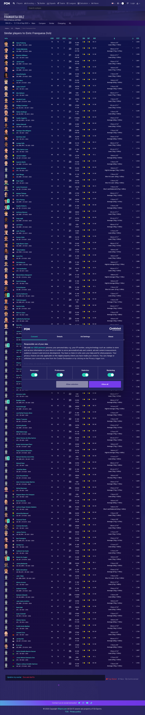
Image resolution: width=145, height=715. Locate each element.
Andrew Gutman (21, 588)
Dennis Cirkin (20, 237)
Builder (42, 3)
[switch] (60, 375)
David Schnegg (21, 281)
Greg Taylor (20, 181)
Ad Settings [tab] (85, 337)
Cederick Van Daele (22, 551)
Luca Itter (19, 256)
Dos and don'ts (29, 677)
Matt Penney (20, 200)
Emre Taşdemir (21, 375)
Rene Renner (20, 325)
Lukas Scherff (20, 87)
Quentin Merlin (21, 162)
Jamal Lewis (20, 62)
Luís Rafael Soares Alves (24, 413)
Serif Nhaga (20, 174)
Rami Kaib (19, 607)
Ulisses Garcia (20, 620)
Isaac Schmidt (21, 614)
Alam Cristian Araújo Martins (25, 482)
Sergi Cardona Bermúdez (24, 450)
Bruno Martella (21, 501)
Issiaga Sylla (20, 143)
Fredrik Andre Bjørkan (23, 626)
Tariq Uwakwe (20, 250)
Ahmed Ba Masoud (22, 513)
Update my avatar (14, 677)
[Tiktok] (91, 703)
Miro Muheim (20, 93)
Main (33, 23)
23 (12, 28)
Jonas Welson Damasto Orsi (25, 657)
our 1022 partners (38, 347)
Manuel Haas (20, 463)
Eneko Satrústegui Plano (24, 444)
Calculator (83, 3)
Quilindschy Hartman (23, 319)
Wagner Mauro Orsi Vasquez (25, 494)
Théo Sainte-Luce (22, 149)
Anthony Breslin (21, 425)
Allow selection (72, 384)
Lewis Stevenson (21, 187)
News (96, 3)
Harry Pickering (21, 43)
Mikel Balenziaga (21, 432)
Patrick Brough (21, 407)
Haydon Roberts (21, 206)
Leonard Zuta (20, 632)
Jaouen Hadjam (21, 156)
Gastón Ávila (20, 306)
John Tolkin (20, 576)
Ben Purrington (21, 538)
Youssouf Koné (21, 519)
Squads (52, 3)
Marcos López (20, 312)
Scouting (30, 3)
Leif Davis (19, 225)
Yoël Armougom (21, 300)
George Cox (20, 545)
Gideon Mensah (21, 124)
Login (132, 3)
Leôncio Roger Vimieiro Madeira (26, 507)
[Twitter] (79, 703)
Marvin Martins (21, 338)
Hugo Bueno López (22, 243)
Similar (51, 23)
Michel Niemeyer (21, 488)
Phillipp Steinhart (22, 105)
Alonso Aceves (21, 582)
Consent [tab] (34, 337)
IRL (70, 23)
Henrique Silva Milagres (23, 131)
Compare (42, 23)
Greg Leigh (19, 218)
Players (20, 3)
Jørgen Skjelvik (21, 356)
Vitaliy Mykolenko (21, 49)
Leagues (72, 3)
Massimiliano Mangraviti (24, 275)
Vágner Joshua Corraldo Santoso (26, 664)
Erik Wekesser (20, 262)
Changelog (61, 23)
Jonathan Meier (21, 469)
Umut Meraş (20, 388)
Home (7, 28)
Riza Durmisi (20, 344)
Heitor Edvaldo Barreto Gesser (26, 651)
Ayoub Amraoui (21, 168)
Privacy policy (75, 712)
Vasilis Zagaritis (21, 118)
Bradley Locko (20, 400)
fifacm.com (62, 709)
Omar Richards (21, 74)
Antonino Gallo (21, 394)
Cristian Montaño (22, 526)
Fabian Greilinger (21, 112)
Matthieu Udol (20, 137)
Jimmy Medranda (21, 563)
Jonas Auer (20, 331)
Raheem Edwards (21, 595)
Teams (62, 3)
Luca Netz (19, 80)
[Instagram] (83, 703)
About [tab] (110, 337)
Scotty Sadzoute (22, 294)
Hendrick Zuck (20, 99)
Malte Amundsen (21, 570)
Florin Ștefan (20, 369)
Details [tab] (60, 337)
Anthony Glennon (21, 212)
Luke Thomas (20, 231)
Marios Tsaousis (21, 419)
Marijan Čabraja (21, 193)
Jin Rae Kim (20, 639)
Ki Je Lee (19, 645)
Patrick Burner (20, 287)
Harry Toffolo (20, 68)
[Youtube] (87, 703)
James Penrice (21, 532)
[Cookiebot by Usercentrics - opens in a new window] (111, 329)
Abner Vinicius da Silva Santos (26, 438)
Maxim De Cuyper (21, 557)
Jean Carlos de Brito (22, 601)
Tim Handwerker (21, 269)
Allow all (105, 384)
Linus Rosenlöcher (22, 476)
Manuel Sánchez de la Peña (25, 457)
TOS (67, 712)
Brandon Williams (21, 55)
